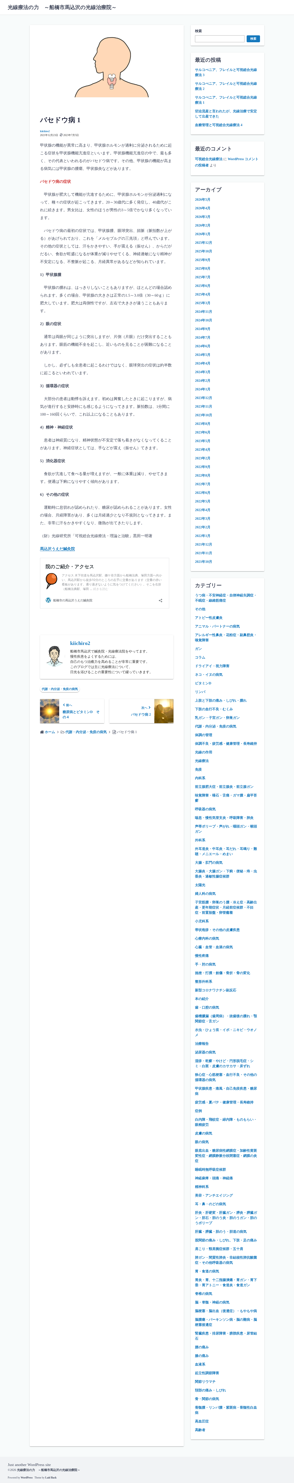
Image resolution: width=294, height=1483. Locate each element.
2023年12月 (203, 398)
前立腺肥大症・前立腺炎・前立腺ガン (224, 786)
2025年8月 (202, 268)
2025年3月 (202, 303)
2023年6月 (202, 432)
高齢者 (200, 1430)
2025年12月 (203, 242)
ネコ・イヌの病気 (209, 674)
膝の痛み (202, 1356)
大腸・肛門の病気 (209, 862)
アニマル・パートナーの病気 (217, 626)
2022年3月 (202, 518)
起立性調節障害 (207, 1373)
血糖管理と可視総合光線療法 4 (218, 125)
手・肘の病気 (205, 964)
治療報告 (202, 1043)
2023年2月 (202, 458)
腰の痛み (202, 1347)
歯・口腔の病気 (207, 1007)
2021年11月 (203, 553)
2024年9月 (202, 329)
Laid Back (51, 1477)
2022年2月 (202, 527)
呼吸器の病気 (205, 809)
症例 (198, 1111)
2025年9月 (202, 260)
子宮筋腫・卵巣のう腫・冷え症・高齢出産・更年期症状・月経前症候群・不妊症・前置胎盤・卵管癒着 (226, 907)
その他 (200, 609)
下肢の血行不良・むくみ (214, 709)
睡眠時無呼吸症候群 (210, 1169)
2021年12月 (203, 544)
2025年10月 (203, 251)
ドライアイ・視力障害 (212, 666)
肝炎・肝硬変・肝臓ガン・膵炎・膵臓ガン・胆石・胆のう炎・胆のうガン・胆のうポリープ (226, 1218)
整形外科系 (203, 981)
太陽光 (200, 885)
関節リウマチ (205, 1381)
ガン (198, 649)
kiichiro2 (45, 131)
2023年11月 (203, 406)
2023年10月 (203, 415)
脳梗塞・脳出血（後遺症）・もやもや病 (226, 1311)
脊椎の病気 (203, 1293)
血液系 (200, 1364)
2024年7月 (202, 337)
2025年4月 (202, 294)
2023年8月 (202, 424)
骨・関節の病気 (207, 1399)
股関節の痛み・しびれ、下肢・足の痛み (226, 1240)
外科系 (200, 840)
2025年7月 (202, 277)
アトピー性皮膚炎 (209, 617)
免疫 (198, 769)
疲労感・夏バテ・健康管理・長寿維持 (224, 1102)
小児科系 (202, 921)
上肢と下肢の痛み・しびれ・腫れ (221, 700)
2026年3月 (202, 217)
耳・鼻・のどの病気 (210, 1204)
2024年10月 (203, 320)
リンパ (200, 692)
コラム (200, 657)
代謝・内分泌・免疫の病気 (60, 689)
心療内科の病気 (207, 938)
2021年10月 (203, 561)
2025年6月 (202, 286)
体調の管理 (203, 735)
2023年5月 (202, 441)
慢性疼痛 (202, 955)
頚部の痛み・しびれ (210, 1390)
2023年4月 (202, 449)
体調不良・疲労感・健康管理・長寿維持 (226, 743)
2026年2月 (202, 225)
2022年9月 (202, 467)
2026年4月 (202, 208)
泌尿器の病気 (205, 1052)
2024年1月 (202, 389)
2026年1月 (202, 234)
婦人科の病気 (205, 893)
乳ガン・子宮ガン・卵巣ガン (217, 718)
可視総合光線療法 (209, 159)
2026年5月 (202, 199)
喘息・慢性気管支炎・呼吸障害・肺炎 (224, 818)
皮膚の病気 (203, 1133)
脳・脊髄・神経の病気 (212, 1302)
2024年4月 (202, 363)
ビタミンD (203, 683)
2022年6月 (202, 492)
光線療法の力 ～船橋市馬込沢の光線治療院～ (62, 7)
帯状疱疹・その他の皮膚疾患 (217, 930)
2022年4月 (202, 510)
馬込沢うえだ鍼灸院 (57, 549)
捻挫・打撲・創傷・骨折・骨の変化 (222, 973)
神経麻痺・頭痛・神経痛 (214, 1178)
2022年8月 (202, 475)
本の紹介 (202, 999)
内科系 (200, 778)
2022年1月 (202, 536)
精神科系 (202, 1187)
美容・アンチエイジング (214, 1195)
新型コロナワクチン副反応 (215, 990)
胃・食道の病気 (207, 1271)
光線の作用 (203, 752)
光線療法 (202, 761)
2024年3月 (202, 372)
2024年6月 (202, 346)
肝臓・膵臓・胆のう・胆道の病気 (221, 1231)
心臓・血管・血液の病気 (214, 947)
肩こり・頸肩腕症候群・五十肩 (219, 1249)
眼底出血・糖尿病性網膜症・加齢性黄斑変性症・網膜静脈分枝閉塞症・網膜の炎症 (226, 1156)
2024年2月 (202, 380)
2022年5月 (202, 501)
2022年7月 (202, 484)
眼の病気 (202, 1142)
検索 (198, 31)
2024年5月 (202, 355)
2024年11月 (203, 311)
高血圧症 (202, 1421)
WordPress (27, 1477)
